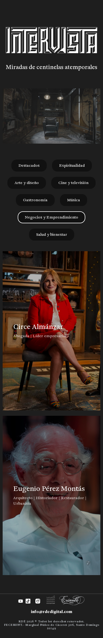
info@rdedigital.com (51, 611)
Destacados (29, 165)
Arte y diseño (27, 182)
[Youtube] (20, 601)
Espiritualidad (72, 165)
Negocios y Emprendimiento (51, 217)
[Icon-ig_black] (37, 601)
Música (73, 200)
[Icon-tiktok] (28, 601)
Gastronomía (35, 200)
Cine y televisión (73, 182)
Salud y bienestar (51, 234)
